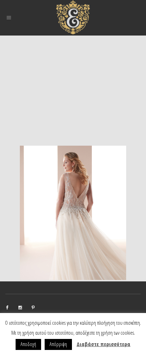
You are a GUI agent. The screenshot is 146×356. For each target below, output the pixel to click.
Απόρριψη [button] (58, 344)
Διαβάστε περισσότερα (103, 343)
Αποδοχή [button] (28, 344)
